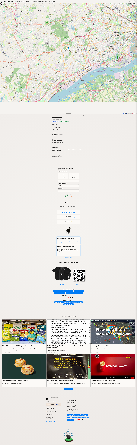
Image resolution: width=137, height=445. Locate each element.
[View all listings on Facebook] (65, 298)
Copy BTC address (50, 412)
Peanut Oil (63, 293)
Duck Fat (71, 291)
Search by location (59, 302)
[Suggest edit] (84, 115)
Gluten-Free (79, 293)
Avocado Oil (57, 293)
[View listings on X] (81, 419)
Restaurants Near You (19, 1)
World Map (27, 1)
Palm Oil (67, 293)
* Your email (60, 188)
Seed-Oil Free (73, 293)
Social (42, 1)
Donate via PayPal (50, 407)
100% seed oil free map (71, 407)
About (49, 1)
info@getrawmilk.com (51, 401)
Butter (61, 291)
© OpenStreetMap (129, 113)
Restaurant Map (67, 302)
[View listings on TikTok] (83, 420)
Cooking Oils (38, 1)
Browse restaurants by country (72, 409)
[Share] (82, 115)
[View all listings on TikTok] (72, 298)
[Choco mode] (131, 1)
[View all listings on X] (70, 297)
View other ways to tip (68, 199)
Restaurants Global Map (71, 405)
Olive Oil (66, 121)
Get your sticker (79, 284)
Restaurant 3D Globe (71, 412)
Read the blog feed (49, 417)
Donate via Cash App (50, 408)
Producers (32, 1)
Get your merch (61, 284)
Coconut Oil (81, 291)
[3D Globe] (126, 1)
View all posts (68, 389)
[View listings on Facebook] (75, 420)
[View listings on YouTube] (79, 420)
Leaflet (125, 113)
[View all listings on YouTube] (69, 298)
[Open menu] (135, 1)
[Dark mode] (130, 1)
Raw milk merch (49, 414)
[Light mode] (133, 1)
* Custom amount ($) (62, 183)
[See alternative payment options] (70, 196)
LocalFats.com (53, 397)
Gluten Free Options (56, 121)
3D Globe (80, 302)
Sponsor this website (68, 257)
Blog (46, 1)
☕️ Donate (53, 1)
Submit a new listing (70, 403)
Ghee (64, 291)
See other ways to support (51, 411)
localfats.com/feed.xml (51, 420)
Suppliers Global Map (71, 406)
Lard (67, 291)
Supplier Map (74, 302)
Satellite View (134, 4)
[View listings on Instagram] (77, 420)
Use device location (69, 304)
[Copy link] (80, 115)
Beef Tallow (62, 121)
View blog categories (49, 418)
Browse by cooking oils (71, 410)
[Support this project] (128, 1)
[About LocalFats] (2, 437)
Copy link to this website (51, 421)
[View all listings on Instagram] (67, 298)
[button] (1, 4)
